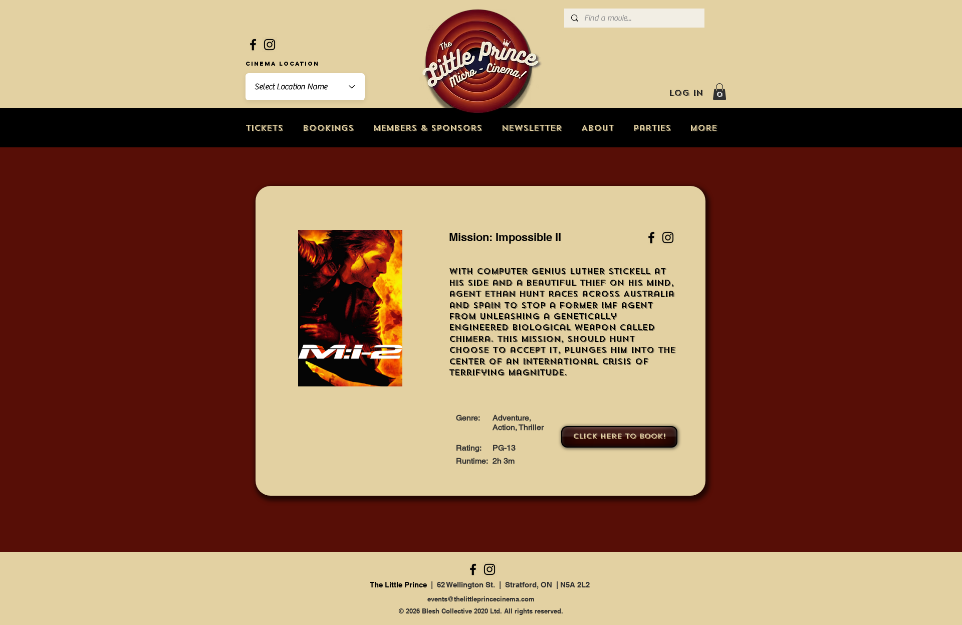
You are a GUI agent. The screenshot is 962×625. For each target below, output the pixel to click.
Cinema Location (282, 63)
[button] (719, 91)
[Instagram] (269, 44)
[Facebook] (253, 44)
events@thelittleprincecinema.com (481, 599)
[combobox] (305, 86)
